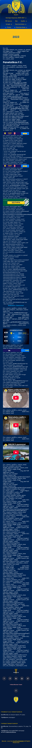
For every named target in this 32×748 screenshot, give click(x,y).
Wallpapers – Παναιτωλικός (16, 305)
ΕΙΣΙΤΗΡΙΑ (25, 133)
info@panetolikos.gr (10, 732)
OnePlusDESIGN (18, 741)
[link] (16, 6)
